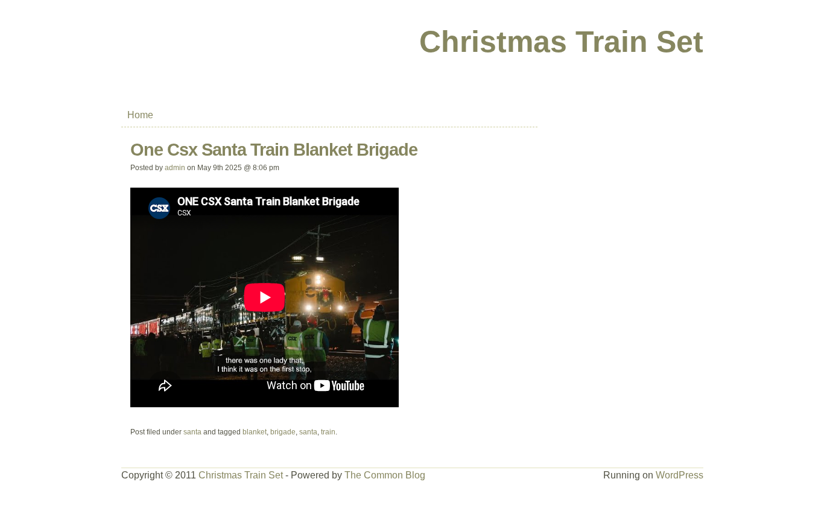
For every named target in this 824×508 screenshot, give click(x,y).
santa (192, 432)
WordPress (679, 475)
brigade (283, 432)
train (328, 432)
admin (175, 168)
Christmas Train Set (561, 42)
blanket (254, 432)
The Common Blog (384, 475)
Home (140, 115)
